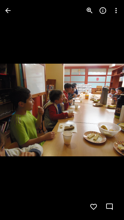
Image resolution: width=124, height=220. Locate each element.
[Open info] (102, 10)
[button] (18, 110)
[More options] (116, 10)
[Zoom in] (89, 10)
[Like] (94, 207)
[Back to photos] (8, 10)
